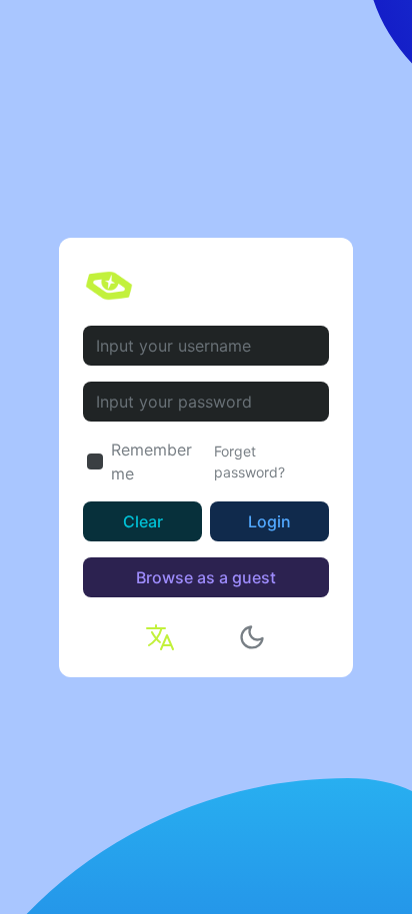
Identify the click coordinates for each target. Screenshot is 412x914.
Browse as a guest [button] (206, 577)
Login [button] (269, 521)
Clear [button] (143, 521)
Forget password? (249, 461)
